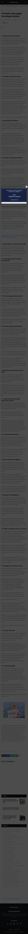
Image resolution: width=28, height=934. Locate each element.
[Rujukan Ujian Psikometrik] (14, 196)
